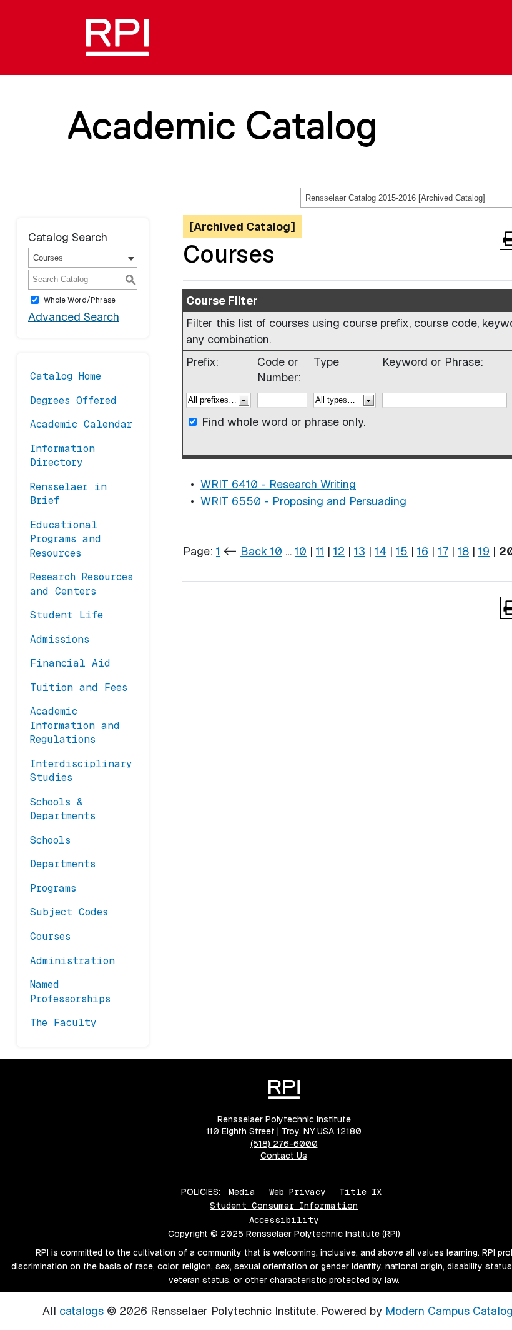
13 (359, 551)
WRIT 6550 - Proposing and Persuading (303, 501)
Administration (72, 960)
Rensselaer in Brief (68, 493)
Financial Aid (70, 663)
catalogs (81, 1311)
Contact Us (283, 1155)
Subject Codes (69, 912)
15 (402, 551)
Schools (50, 840)
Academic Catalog (222, 125)
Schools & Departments (63, 808)
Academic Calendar (81, 424)
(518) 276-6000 (284, 1143)
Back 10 (261, 551)
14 (380, 551)
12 (339, 551)
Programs (53, 888)
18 (463, 551)
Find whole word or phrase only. (283, 422)
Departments (63, 863)
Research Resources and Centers (81, 583)
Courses (50, 936)
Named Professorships (70, 991)
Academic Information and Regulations (75, 725)
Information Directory (62, 455)
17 (443, 551)
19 (484, 551)
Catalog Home (65, 376)
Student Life (66, 615)
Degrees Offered (73, 400)
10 (301, 551)
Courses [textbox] (48, 258)
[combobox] (82, 258)
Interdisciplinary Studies (81, 770)
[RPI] (117, 37)
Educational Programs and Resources (65, 539)
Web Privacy (297, 1191)
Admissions (59, 639)
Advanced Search (73, 317)
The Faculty (63, 1022)
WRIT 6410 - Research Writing (278, 484)
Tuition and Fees (78, 687)
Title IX (360, 1191)
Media (242, 1191)
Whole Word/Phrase (80, 300)
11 (320, 551)
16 (422, 551)
